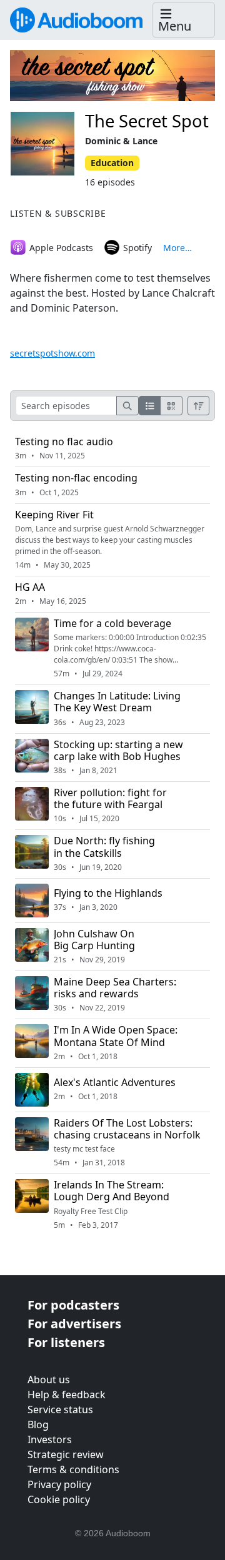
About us (49, 1379)
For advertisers (74, 1323)
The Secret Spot (147, 120)
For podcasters (73, 1304)
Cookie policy (59, 1499)
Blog (38, 1424)
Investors (50, 1439)
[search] (127, 405)
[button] (183, 20)
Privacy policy (59, 1484)
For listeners (66, 1342)
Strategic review (66, 1454)
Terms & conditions (73, 1469)
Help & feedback (67, 1394)
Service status (60, 1409)
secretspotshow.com (52, 353)
